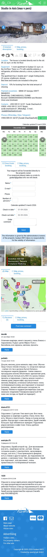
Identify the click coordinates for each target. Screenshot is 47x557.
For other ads (8, 543)
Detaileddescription (7, 48)
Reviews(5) (8, 318)
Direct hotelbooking (9, 164)
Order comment (8, 220)
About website (9, 526)
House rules (8, 528)
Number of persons (7, 199)
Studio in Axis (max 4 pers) (16, 8)
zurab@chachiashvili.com (12, 111)
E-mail (8, 189)
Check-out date (8, 215)
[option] (23, 27)
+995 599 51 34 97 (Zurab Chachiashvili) (19, 118)
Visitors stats (8, 538)
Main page (7, 523)
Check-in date (9, 210)
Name (8, 183)
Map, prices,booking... (21, 48)
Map (7, 271)
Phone (8, 194)
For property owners (11, 540)
